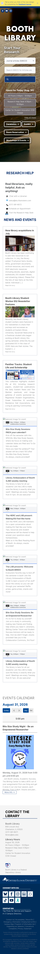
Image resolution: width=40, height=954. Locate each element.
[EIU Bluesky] (5, 894)
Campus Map (9, 924)
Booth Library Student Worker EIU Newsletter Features (17, 301)
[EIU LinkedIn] (24, 894)
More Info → (10, 792)
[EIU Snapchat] (30, 894)
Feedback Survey (25, 4)
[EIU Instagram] (17, 894)
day (25, 710)
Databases (11, 124)
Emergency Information (12, 922)
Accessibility (20, 920)
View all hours (30, 117)
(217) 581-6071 (11, 832)
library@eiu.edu (11, 835)
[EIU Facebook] (11, 894)
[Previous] (14, 710)
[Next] (19, 710)
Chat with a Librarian (18, 196)
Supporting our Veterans (15, 926)
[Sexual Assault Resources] (17, 900)
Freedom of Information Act (25, 924)
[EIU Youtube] (11, 900)
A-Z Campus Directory (12, 913)
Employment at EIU (28, 922)
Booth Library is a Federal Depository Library (16, 871)
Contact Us (10, 920)
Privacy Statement (24, 929)
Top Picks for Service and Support (17, 911)
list (31, 710)
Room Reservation (15, 132)
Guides (27, 124)
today (6, 710)
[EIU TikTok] (5, 900)
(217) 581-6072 (15, 204)
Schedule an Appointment (19, 208)
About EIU (29, 920)
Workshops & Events (16, 140)
